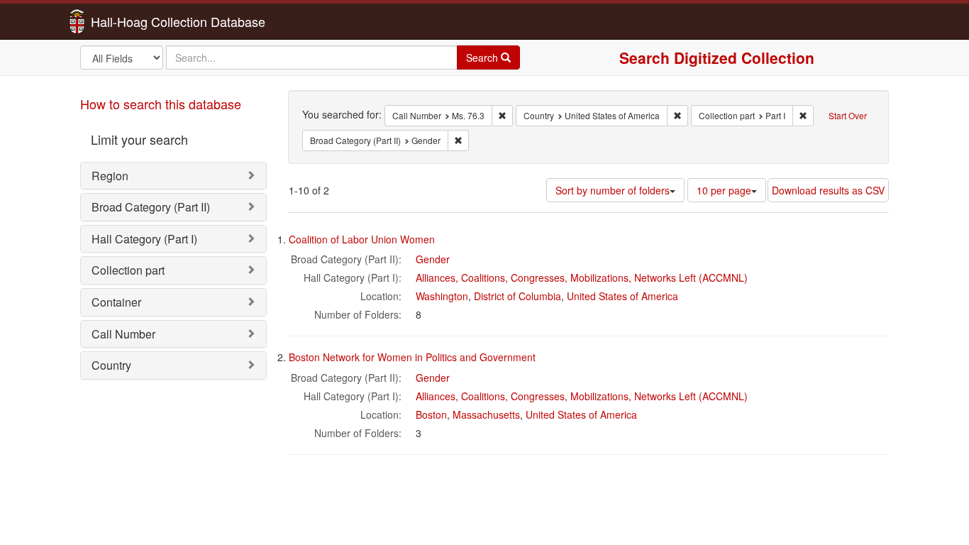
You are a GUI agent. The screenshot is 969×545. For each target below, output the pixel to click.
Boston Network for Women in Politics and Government (412, 357)
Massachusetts (486, 414)
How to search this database (160, 103)
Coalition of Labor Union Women (362, 239)
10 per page (724, 190)
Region (110, 175)
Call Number (123, 334)
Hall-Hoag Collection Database (133, 21)
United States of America (622, 296)
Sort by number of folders (612, 190)
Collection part (128, 270)
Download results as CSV (828, 190)
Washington (442, 296)
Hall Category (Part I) (144, 239)
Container (116, 302)
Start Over (848, 115)
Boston (431, 414)
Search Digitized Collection (716, 57)
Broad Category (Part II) (151, 207)
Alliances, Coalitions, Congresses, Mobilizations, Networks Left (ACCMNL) (582, 277)
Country (111, 365)
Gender (433, 259)
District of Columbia (517, 296)
